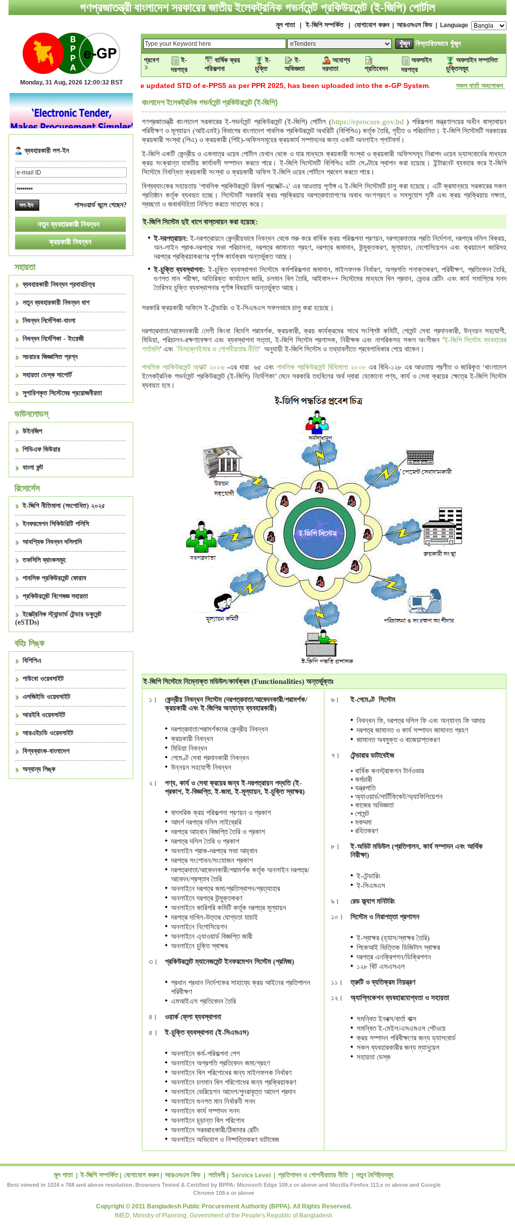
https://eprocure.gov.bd (367, 122)
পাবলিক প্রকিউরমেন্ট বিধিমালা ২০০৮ (323, 367)
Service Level (251, 1175)
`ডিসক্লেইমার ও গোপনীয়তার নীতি (217, 349)
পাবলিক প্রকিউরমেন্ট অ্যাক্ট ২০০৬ (183, 367)
